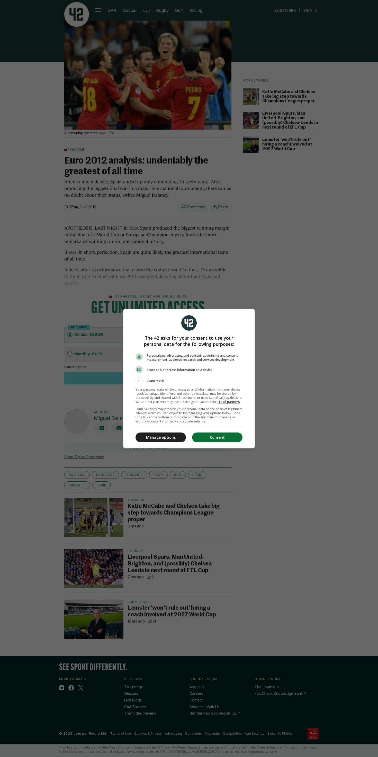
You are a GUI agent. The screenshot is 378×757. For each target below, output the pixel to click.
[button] (189, 380)
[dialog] (189, 378)
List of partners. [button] (229, 402)
